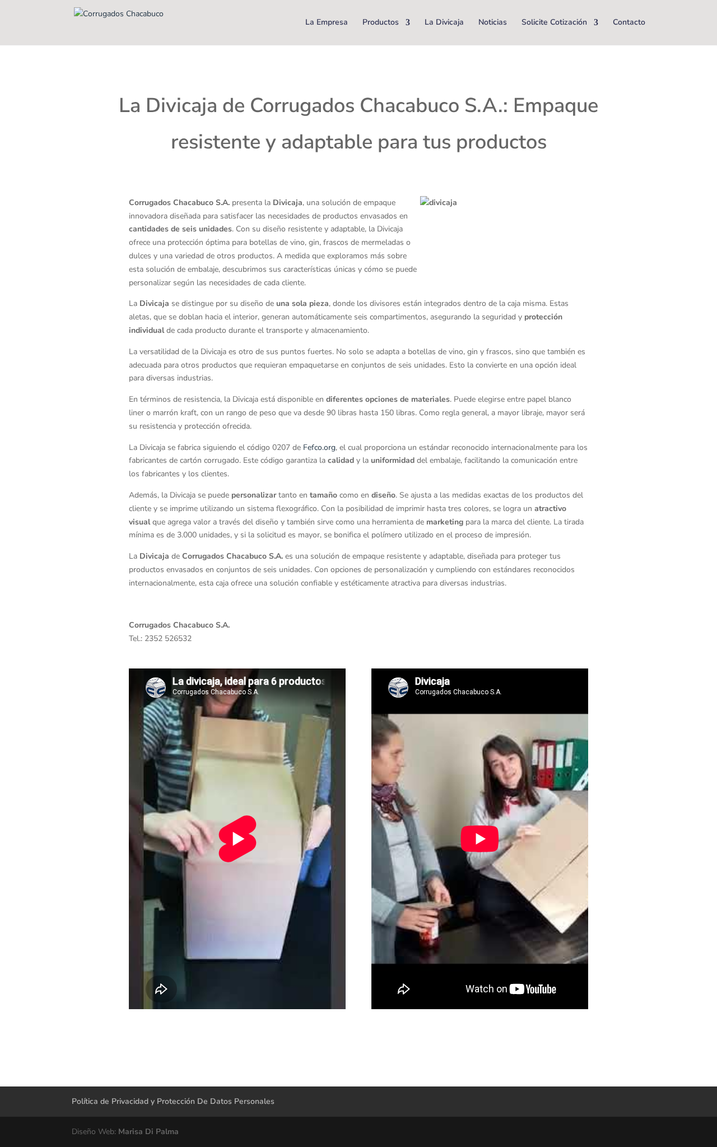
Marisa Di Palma (148, 1131)
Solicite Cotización (554, 22)
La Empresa (326, 22)
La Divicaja (444, 22)
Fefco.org (319, 447)
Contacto (629, 22)
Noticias (492, 22)
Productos (380, 22)
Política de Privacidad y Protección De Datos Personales (173, 1101)
